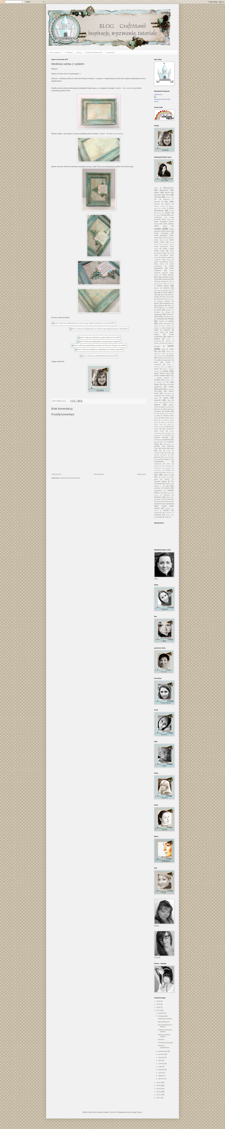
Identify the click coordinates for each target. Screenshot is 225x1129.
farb (124, 88)
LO (167, 382)
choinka (156, 215)
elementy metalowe (163, 301)
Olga (168, 400)
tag (172, 475)
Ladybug (157, 380)
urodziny (167, 488)
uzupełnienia (158, 490)
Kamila (171, 319)
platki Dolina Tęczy (167, 418)
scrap (158, 459)
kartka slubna (159, 332)
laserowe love (169, 380)
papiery (157, 405)
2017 (159, 1010)
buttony (159, 213)
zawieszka (168, 512)
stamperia (168, 468)
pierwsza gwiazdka (160, 413)
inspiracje (158, 314)
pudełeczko (167, 444)
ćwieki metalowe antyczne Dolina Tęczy (164, 273)
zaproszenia (158, 512)
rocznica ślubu (159, 453)
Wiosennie (170, 499)
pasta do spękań (162, 409)
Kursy (79, 52)
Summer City (158, 472)
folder (169, 305)
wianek (156, 495)
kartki (171, 345)
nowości (157, 400)
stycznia (161, 1079)
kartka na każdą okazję (162, 328)
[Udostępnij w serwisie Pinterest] (81, 401)
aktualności (164, 190)
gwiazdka (168, 310)
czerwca (161, 1064)
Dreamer (166, 288)
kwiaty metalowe (160, 375)
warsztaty (110, 52)
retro (160, 450)
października (163, 1051)
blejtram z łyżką (159, 206)
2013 (159, 1092)
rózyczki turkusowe (160, 455)
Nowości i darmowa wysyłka (165, 1031)
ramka (164, 448)
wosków (130, 88)
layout (159, 382)
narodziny (168, 395)
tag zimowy (162, 477)
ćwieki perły (166, 279)
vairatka (170, 490)
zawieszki (157, 515)
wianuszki (167, 495)
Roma (169, 453)
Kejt (159, 351)
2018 (159, 1007)
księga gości (167, 360)
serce (168, 463)
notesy (165, 398)
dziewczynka (161, 299)
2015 (159, 1085)
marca (160, 1073)
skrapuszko (157, 468)
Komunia (170, 356)
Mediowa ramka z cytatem (164, 1035)
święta (166, 475)
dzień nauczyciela (168, 297)
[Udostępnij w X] (76, 401)
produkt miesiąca (161, 437)
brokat (172, 210)
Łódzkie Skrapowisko (93, 52)
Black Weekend (163, 1022)
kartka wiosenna (159, 343)
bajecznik (157, 201)
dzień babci (164, 294)
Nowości (161, 1039)
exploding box (168, 303)
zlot (157, 517)
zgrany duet (170, 515)
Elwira (156, 303)
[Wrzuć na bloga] (74, 401)
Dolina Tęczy (163, 286)
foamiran (161, 306)
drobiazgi (157, 290)
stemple (167, 470)
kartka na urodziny (162, 330)
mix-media (158, 391)
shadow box (158, 466)
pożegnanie (157, 435)
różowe (166, 457)
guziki (159, 310)
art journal (169, 197)
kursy (156, 362)
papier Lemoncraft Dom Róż (163, 402)
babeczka (166, 199)
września (161, 1054)
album (156, 192)
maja (160, 1066)
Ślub (156, 475)
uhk (167, 486)
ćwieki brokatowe (161, 233)
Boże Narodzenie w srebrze (165, 1026)
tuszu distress (118, 134)
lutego (160, 1076)
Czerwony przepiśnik (165, 1043)
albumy (167, 192)
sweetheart (168, 472)
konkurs (160, 358)
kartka (171, 321)
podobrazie (168, 433)
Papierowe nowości (165, 1019)
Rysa (172, 457)
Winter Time (160, 499)
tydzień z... (158, 486)
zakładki (166, 510)
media (171, 387)
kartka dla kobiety (165, 323)
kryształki (157, 360)
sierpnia (161, 1057)
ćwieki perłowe (168, 275)
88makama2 (168, 188)
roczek (169, 450)
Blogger (139, 1112)
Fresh (156, 308)
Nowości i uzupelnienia (163, 1046)
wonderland (167, 501)
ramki (172, 448)
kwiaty (165, 371)
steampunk (157, 470)
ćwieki (157, 228)
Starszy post (141, 474)
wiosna (159, 501)
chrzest (163, 215)
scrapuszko (158, 463)
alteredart (157, 195)
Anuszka (157, 197)
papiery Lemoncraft (167, 407)
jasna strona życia (168, 316)
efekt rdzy (171, 299)
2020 (159, 1001)
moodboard (157, 395)
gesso (164, 307)
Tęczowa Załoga (160, 481)
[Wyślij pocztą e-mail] (71, 401)
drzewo (165, 290)
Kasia (163, 349)
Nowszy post (56, 474)
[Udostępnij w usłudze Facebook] (79, 401)
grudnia (161, 1013)
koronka (168, 358)
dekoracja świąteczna (161, 281)
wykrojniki (157, 504)
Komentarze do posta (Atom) (70, 478)
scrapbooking (159, 461)
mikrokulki (169, 389)
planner (171, 413)
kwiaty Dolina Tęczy (162, 373)
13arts (156, 188)
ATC (155, 199)
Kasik (172, 349)
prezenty (168, 435)
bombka (163, 208)
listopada (161, 1016)
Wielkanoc (158, 497)
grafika (171, 307)
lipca (160, 1060)
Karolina (161, 321)
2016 (159, 1082)
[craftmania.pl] (155, 97)
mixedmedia (167, 393)
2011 (159, 1098)
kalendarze (161, 319)
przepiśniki (166, 440)
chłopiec (168, 213)
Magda (156, 384)
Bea (166, 202)
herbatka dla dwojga (162, 312)
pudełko (157, 446)
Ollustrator (113, 1112)
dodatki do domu (168, 283)
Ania (167, 195)
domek (156, 288)
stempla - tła (103, 134)
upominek (157, 488)
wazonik (169, 492)
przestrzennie (158, 442)
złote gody (165, 517)
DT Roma (164, 292)
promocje (157, 439)
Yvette (164, 506)
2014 (159, 1089)
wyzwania (170, 504)
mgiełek (118, 88)
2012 (159, 1095)
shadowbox (168, 466)
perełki (167, 411)
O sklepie (69, 52)
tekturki (167, 479)
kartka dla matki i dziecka (162, 326)
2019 (159, 1004)
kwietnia (161, 1069)
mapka (164, 384)
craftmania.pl (158, 94)
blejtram (167, 204)
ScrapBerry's (167, 459)
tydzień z (168, 483)
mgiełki (160, 389)
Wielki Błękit (170, 497)
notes (156, 398)
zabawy (157, 508)
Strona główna (55, 52)
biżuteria (157, 204)
